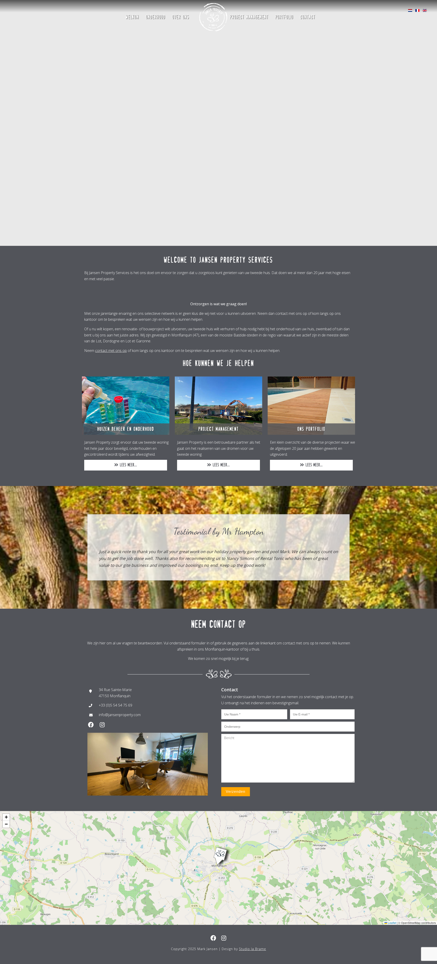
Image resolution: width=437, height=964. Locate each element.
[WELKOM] (132, 3)
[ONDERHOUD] (155, 3)
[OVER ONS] (180, 3)
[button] (218, 852)
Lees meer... (128, 465)
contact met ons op (111, 350)
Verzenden (235, 792)
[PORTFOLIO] (284, 3)
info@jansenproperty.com (120, 714)
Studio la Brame (252, 949)
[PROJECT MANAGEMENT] (249, 3)
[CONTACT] (307, 3)
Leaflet (391, 923)
